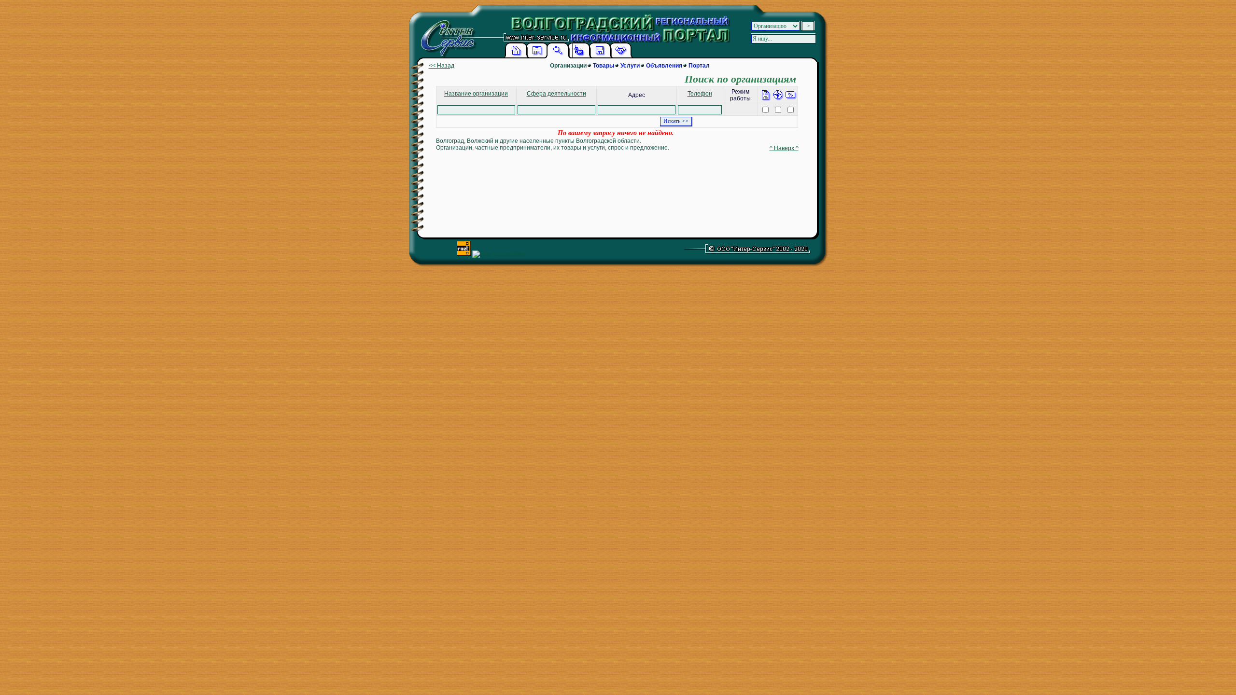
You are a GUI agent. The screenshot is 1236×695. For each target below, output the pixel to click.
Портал (699, 65)
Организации (568, 65)
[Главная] (516, 56)
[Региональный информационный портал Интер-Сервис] (446, 33)
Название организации (476, 93)
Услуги (630, 65)
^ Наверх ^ (784, 148)
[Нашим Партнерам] (620, 56)
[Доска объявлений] (537, 56)
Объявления (664, 65)
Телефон (700, 93)
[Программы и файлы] (599, 56)
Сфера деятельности (556, 93)
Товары (603, 65)
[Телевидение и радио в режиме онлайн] (579, 56)
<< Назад (441, 65)
